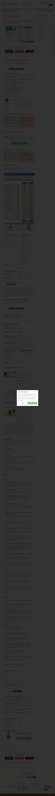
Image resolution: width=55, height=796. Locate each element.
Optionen (22, 403)
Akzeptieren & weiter (32, 403)
